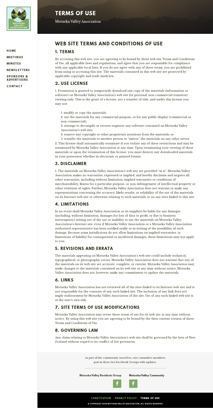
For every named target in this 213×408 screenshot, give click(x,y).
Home (11, 51)
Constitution (101, 398)
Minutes (14, 63)
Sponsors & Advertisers (17, 78)
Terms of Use (150, 398)
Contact (15, 86)
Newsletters (18, 70)
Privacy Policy (126, 398)
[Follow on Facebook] (117, 383)
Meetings (15, 57)
